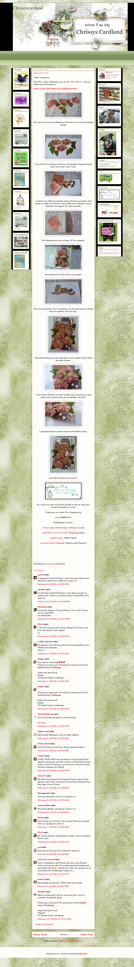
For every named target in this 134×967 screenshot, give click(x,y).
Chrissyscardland (28, 8)
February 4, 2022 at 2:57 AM (53, 653)
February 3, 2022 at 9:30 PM (53, 584)
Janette (41, 589)
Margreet (42, 607)
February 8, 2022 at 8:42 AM (53, 842)
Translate (112, 166)
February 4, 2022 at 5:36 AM (53, 709)
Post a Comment (44, 924)
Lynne (41, 574)
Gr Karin (42, 722)
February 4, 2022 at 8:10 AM (53, 750)
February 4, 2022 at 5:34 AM (53, 681)
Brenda (41, 879)
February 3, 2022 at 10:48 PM (54, 601)
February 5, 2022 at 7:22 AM (53, 800)
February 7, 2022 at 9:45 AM (53, 827)
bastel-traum (56, 538)
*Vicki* (41, 756)
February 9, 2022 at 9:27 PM (53, 886)
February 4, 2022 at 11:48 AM (53, 788)
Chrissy (110, 72)
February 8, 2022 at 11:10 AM (53, 874)
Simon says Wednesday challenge (60, 527)
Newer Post (40, 934)
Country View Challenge (52, 543)
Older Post (86, 934)
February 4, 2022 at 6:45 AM (53, 726)
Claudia (41, 891)
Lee (39, 847)
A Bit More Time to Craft (54, 533)
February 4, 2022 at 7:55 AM (53, 738)
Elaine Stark (44, 743)
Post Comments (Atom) (70, 941)
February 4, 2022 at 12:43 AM (54, 636)
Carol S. (42, 776)
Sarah (40, 817)
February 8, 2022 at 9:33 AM (53, 854)
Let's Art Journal (46, 859)
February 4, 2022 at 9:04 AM (53, 770)
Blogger (83, 953)
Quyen (41, 659)
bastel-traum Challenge (49, 667)
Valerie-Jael (43, 731)
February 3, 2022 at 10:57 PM (54, 619)
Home (63, 934)
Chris (40, 624)
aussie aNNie (44, 805)
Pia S (40, 832)
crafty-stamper (45, 641)
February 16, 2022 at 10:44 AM (54, 919)
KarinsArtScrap (45, 714)
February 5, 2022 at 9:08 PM (53, 812)
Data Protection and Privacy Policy (109, 253)
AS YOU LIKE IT (74, 82)
